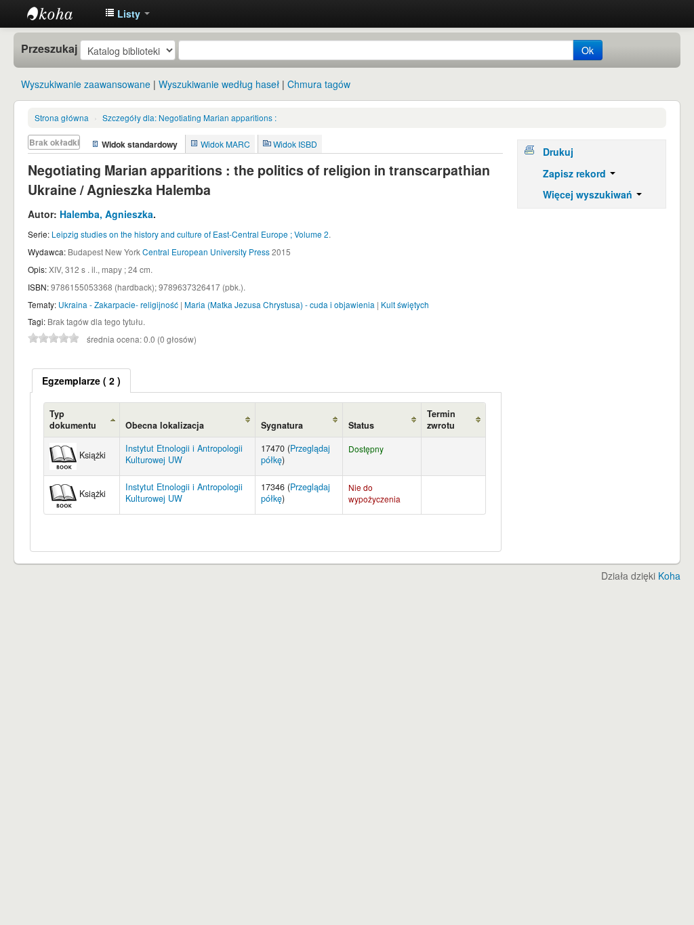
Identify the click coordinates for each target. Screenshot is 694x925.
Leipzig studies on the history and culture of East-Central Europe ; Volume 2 (190, 234)
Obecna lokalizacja (164, 425)
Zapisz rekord (576, 173)
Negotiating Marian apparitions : (189, 117)
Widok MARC (225, 144)
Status (361, 425)
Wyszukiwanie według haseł (219, 84)
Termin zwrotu (441, 419)
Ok (587, 50)
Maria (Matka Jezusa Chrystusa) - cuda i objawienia (279, 304)
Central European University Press (206, 251)
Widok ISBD (295, 144)
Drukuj (558, 151)
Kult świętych (405, 304)
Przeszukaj (49, 49)
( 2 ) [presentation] (81, 380)
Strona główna (62, 117)
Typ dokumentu (72, 419)
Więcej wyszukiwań (589, 194)
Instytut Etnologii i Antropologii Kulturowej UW (61, 13)
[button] (127, 13)
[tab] (81, 380)
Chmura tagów (318, 84)
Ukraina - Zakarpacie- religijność (118, 304)
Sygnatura (282, 425)
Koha (669, 575)
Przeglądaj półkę (295, 454)
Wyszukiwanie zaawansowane (85, 84)
